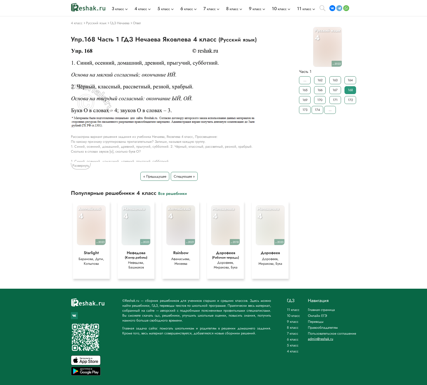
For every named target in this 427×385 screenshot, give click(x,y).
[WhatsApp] (346, 8)
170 (319, 100)
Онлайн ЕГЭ (317, 315)
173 (304, 109)
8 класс (293, 327)
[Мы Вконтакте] (74, 315)
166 (320, 90)
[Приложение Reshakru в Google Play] (86, 374)
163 (335, 80)
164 (350, 80)
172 (350, 100)
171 (335, 100)
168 (350, 90)
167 (335, 90)
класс (118, 8)
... (304, 80)
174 (317, 109)
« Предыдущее (154, 176)
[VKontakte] (332, 8)
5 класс (293, 345)
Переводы (315, 321)
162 (320, 80)
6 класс (293, 339)
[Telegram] (339, 8)
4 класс (293, 351)
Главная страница (321, 309)
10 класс (293, 315)
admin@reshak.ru (320, 338)
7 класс (292, 333)
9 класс (293, 321)
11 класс (293, 309)
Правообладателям (323, 327)
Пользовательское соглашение (332, 333)
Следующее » (184, 176)
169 (304, 100)
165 (304, 90)
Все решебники (172, 193)
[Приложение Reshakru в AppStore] (86, 364)
